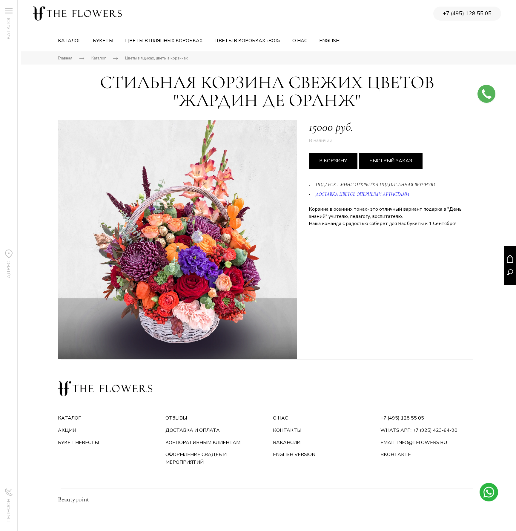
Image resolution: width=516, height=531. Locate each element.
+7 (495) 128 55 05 (467, 13)
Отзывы (176, 418)
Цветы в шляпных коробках (163, 40)
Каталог (69, 40)
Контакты (287, 430)
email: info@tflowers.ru (413, 442)
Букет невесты (78, 442)
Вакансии (286, 442)
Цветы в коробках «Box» (247, 40)
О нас (299, 40)
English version (294, 454)
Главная (65, 58)
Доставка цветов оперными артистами (362, 194)
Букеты (103, 40)
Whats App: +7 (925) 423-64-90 (418, 430)
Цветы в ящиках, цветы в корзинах (156, 58)
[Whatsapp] (488, 492)
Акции (67, 430)
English (329, 40)
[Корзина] (510, 259)
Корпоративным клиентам (202, 442)
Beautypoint (73, 499)
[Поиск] (510, 272)
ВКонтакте (395, 454)
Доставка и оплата (192, 430)
